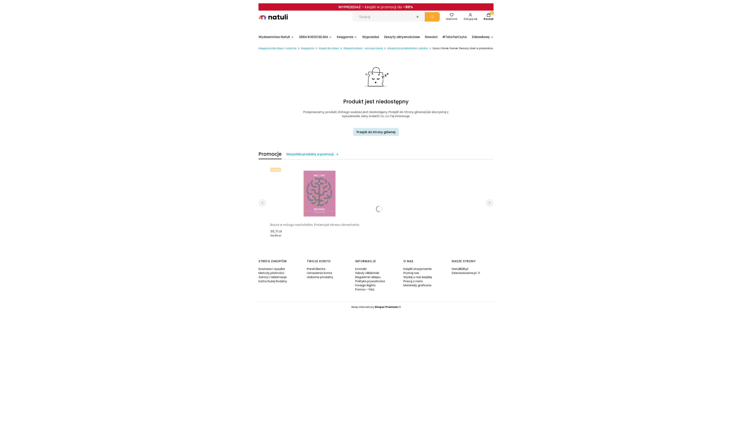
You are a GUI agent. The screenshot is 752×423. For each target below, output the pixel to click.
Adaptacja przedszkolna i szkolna (407, 48)
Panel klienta (316, 269)
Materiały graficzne (417, 285)
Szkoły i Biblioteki (367, 273)
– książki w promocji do (387, 7)
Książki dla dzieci (329, 48)
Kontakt (361, 269)
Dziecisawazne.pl (464, 273)
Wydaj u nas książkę (417, 277)
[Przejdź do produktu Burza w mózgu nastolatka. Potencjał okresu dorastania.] (319, 193)
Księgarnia (307, 48)
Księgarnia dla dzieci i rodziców (277, 48)
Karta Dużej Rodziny (272, 281)
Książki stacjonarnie (417, 269)
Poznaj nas (411, 273)
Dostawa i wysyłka (271, 269)
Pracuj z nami (413, 281)
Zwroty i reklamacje (272, 277)
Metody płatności (271, 273)
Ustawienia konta (319, 273)
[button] (432, 17)
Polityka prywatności (370, 281)
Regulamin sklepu (368, 277)
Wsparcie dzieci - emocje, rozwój (363, 48)
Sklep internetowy (374, 307)
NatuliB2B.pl (460, 269)
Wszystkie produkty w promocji (310, 154)
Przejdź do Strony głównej (376, 132)
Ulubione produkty (320, 277)
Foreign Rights (365, 285)
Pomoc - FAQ (364, 289)
